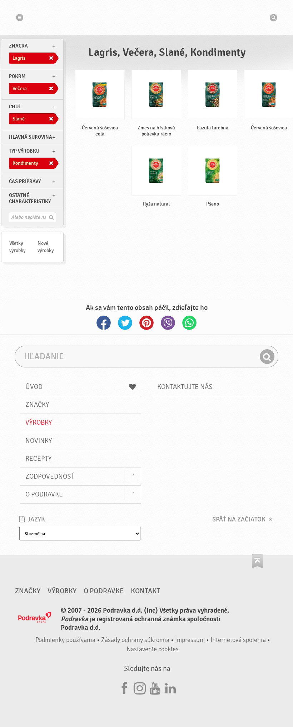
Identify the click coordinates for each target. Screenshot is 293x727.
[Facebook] (124, 687)
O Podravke (44, 494)
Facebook (103, 323)
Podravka (146, 17)
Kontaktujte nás (185, 387)
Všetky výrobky (17, 246)
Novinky (38, 441)
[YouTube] (155, 687)
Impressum (190, 640)
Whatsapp (189, 323)
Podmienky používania (65, 640)
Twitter (125, 323)
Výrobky (38, 422)
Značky (37, 405)
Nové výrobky (46, 246)
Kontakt (145, 591)
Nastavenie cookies (152, 649)
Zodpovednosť (49, 476)
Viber (168, 323)
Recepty (38, 459)
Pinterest (146, 323)
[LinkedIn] (170, 687)
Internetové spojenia (238, 640)
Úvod (34, 387)
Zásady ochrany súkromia (135, 640)
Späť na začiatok (238, 519)
